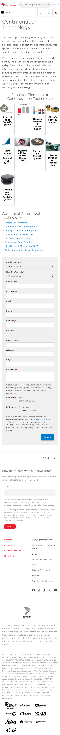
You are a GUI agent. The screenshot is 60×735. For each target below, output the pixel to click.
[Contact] (41, 12)
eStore (56, 4)
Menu (7, 12)
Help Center (10, 556)
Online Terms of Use (41, 559)
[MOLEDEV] (26, 722)
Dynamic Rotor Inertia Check (19, 234)
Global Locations (12, 551)
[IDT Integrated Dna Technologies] (41, 714)
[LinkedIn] (44, 591)
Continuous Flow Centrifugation (21, 226)
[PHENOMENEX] (41, 722)
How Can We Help (15, 272)
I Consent (24, 398)
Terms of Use (13, 422)
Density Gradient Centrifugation (21, 230)
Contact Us (9, 545)
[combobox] (35, 4)
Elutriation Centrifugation (17, 238)
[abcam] (26, 706)
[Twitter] (49, 591)
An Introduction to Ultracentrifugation (24, 250)
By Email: (11, 398)
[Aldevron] (41, 706)
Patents (35, 565)
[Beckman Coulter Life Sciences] (8, 5)
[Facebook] (33, 591)
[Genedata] (10, 714)
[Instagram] (39, 591)
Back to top (50, 458)
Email (9, 301)
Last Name (11, 291)
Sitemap (36, 575)
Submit (47, 437)
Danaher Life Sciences (43, 581)
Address (10, 350)
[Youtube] (55, 591)
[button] (21, 4)
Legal (34, 554)
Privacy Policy (40, 419)
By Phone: (11, 407)
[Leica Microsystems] (10, 722)
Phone (9, 311)
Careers (8, 540)
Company (11, 321)
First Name (11, 282)
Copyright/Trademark (42, 540)
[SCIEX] (10, 730)
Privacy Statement (41, 570)
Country (10, 330)
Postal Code (12, 340)
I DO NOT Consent (28, 401)
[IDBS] (26, 714)
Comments (11, 369)
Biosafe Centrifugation (16, 222)
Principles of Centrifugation (18, 242)
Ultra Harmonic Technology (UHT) (22, 246)
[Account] (48, 12)
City (8, 360)
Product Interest (14, 262)
